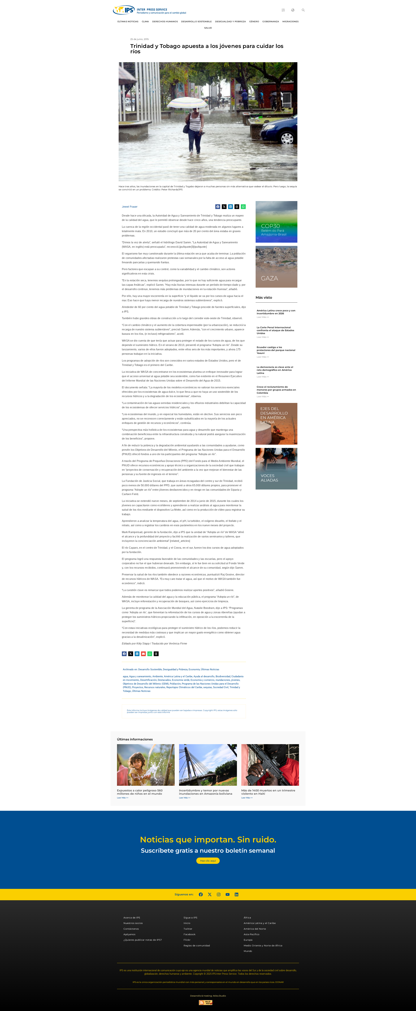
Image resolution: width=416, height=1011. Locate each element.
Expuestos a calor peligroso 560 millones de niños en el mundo (139, 792)
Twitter (188, 928)
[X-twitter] (210, 894)
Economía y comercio (202, 680)
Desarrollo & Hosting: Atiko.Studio (208, 995)
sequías (207, 687)
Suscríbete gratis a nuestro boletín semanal (208, 850)
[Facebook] (201, 894)
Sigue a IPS (190, 917)
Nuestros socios (133, 923)
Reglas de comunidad (197, 945)
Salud (208, 27)
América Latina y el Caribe (178, 676)
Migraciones (290, 21)
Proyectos (137, 687)
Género (254, 21)
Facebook (189, 934)
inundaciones (223, 680)
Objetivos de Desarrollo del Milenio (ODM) (146, 683)
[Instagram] (218, 894)
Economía (194, 669)
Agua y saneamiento (140, 676)
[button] (303, 10)
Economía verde (180, 680)
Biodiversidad (223, 676)
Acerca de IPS (132, 917)
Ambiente (157, 676)
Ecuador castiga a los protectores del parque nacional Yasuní (276, 350)
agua (125, 676)
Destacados (164, 680)
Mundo (248, 951)
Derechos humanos (165, 21)
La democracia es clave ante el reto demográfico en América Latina (275, 370)
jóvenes (235, 680)
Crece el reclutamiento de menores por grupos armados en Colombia (276, 389)
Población (175, 683)
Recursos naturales (154, 687)
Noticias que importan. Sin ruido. (208, 840)
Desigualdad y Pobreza (230, 21)
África (247, 917)
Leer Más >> (263, 317)
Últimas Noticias (127, 21)
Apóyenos (129, 934)
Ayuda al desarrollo (204, 676)
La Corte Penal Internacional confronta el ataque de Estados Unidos (275, 330)
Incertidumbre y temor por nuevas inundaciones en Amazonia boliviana (205, 792)
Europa (248, 939)
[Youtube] (227, 894)
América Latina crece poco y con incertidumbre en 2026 (276, 312)
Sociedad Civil (220, 687)
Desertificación (148, 680)
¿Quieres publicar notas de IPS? (143, 939)
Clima (145, 21)
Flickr (187, 939)
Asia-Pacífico (252, 934)
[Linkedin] (236, 894)
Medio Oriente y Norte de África (263, 945)
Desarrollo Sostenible (196, 21)
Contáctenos (131, 928)
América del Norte (255, 928)
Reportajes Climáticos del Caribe (184, 687)
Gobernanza (270, 21)
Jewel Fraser (129, 206)
